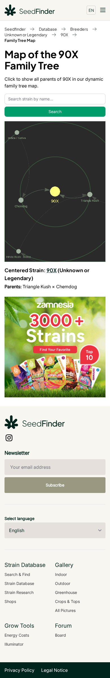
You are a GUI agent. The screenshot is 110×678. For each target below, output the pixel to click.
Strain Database (19, 583)
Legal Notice (54, 670)
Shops (10, 601)
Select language (19, 518)
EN (91, 10)
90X (64, 34)
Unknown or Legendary (26, 34)
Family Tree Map (20, 40)
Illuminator (14, 644)
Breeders (79, 28)
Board (60, 635)
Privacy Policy (19, 670)
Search (55, 111)
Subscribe (55, 485)
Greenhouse (66, 592)
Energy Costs (17, 635)
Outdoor (62, 583)
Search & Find (17, 574)
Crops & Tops (67, 601)
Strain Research (19, 592)
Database (48, 28)
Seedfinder (15, 28)
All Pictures (65, 610)
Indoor (61, 574)
